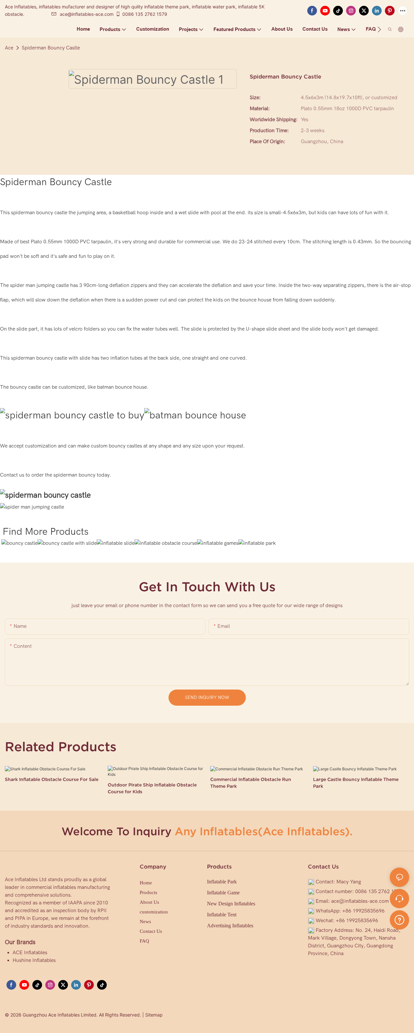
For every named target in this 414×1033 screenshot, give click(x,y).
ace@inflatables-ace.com (87, 14)
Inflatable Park (222, 881)
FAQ (144, 940)
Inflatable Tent (221, 914)
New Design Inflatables (231, 903)
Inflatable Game (223, 892)
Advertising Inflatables (230, 925)
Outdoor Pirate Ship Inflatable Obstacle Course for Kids (152, 788)
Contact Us (151, 931)
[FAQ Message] (399, 919)
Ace (9, 48)
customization (154, 911)
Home (146, 882)
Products (148, 892)
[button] (379, 29)
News (145, 921)
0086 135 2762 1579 (144, 14)
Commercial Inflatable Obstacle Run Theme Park (250, 783)
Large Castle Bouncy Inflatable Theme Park (355, 783)
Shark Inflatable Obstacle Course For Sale (51, 779)
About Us (149, 902)
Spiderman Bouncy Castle (51, 48)
